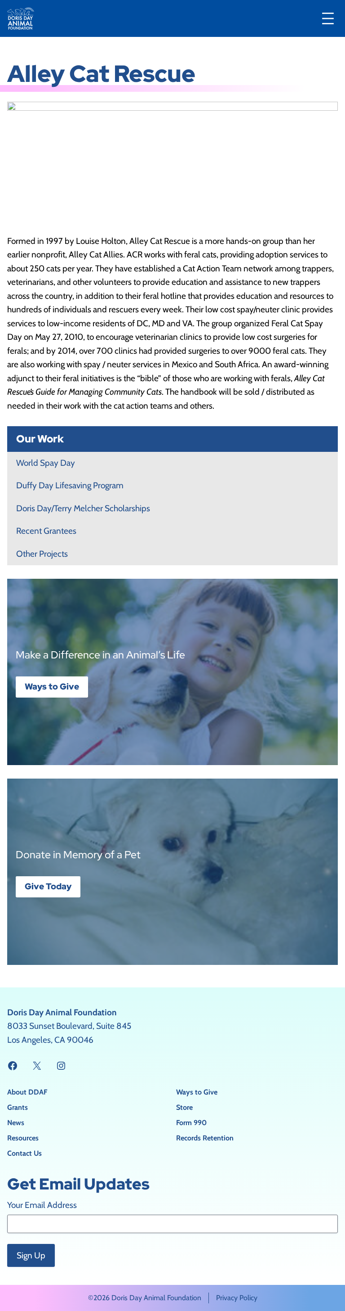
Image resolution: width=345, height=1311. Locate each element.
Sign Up (31, 1255)
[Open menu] (328, 18)
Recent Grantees (46, 531)
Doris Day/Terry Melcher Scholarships (83, 508)
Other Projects (42, 554)
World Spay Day (45, 463)
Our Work (40, 439)
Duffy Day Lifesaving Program (70, 485)
